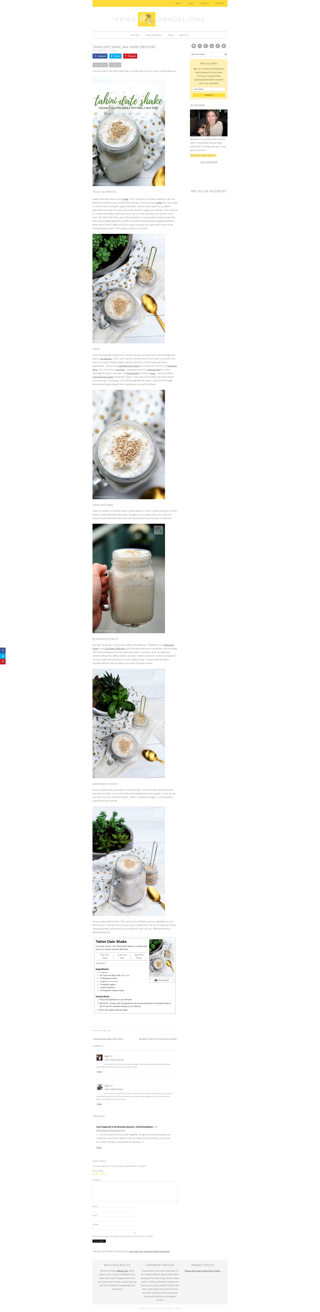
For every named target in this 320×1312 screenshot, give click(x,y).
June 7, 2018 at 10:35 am (114, 1059)
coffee (125, 199)
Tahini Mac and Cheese (128, 365)
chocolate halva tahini (102, 376)
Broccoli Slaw (154, 369)
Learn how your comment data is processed (149, 1251)
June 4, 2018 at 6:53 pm (113, 1089)
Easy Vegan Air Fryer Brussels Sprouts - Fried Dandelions (124, 1126)
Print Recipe (115, 65)
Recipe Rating (97, 1171)
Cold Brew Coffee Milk (114, 648)
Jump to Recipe (100, 65)
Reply (99, 1072)
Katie (106, 1056)
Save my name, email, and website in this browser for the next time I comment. (122, 1236)
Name (95, 1206)
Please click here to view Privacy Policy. (203, 1270)
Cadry (106, 1085)
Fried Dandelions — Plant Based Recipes (160, 18)
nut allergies (106, 358)
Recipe (109, 1030)
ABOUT (178, 1308)
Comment (96, 1180)
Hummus (120, 369)
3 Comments (113, 50)
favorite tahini (132, 373)
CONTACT (171, 1308)
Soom (152, 373)
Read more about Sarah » (203, 155)
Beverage (103, 1030)
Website (95, 1224)
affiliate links (122, 1270)
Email (95, 1215)
